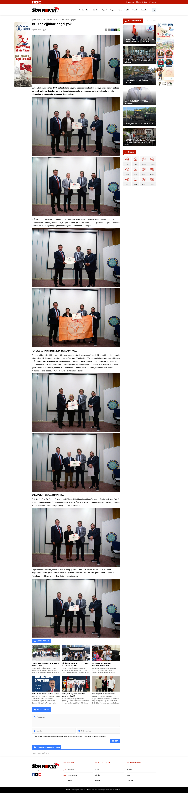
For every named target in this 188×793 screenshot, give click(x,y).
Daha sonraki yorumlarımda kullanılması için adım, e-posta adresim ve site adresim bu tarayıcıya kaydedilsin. (70, 736)
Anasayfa (37, 20)
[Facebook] (33, 2)
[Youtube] (40, 2)
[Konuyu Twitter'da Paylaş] (115, 30)
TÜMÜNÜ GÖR (151, 21)
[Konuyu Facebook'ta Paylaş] (112, 30)
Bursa (44, 20)
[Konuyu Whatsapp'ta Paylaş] (119, 30)
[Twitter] (36, 2)
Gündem (49, 20)
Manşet (55, 20)
